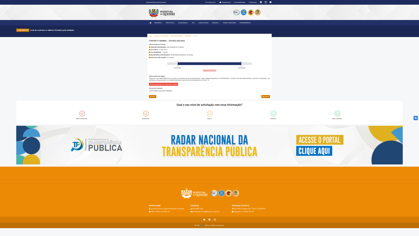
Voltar (153, 96)
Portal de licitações (177, 36)
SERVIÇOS (215, 23)
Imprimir (266, 96)
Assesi (202, 225)
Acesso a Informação (162, 36)
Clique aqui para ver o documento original (164, 84)
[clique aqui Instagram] (215, 220)
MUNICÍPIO (158, 23)
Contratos (188, 36)
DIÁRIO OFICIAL (204, 23)
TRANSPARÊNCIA (244, 23)
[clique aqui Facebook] (209, 220)
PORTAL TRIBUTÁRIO (229, 23)
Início (150, 36)
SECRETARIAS (183, 23)
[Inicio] (150, 23)
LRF (193, 23)
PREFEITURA (170, 23)
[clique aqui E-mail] (204, 220)
